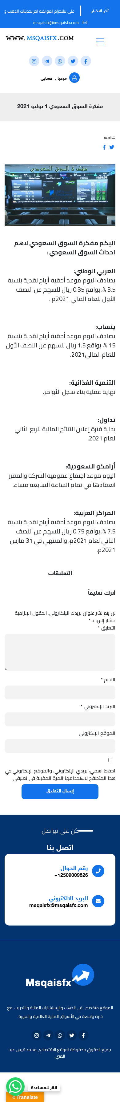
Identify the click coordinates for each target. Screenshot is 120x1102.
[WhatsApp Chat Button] (15, 1086)
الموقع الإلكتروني (97, 733)
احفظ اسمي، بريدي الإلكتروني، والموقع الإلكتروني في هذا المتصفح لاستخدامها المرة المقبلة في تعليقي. (60, 774)
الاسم (108, 679)
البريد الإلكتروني (97, 706)
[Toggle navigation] (100, 42)
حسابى (47, 78)
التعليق (106, 627)
